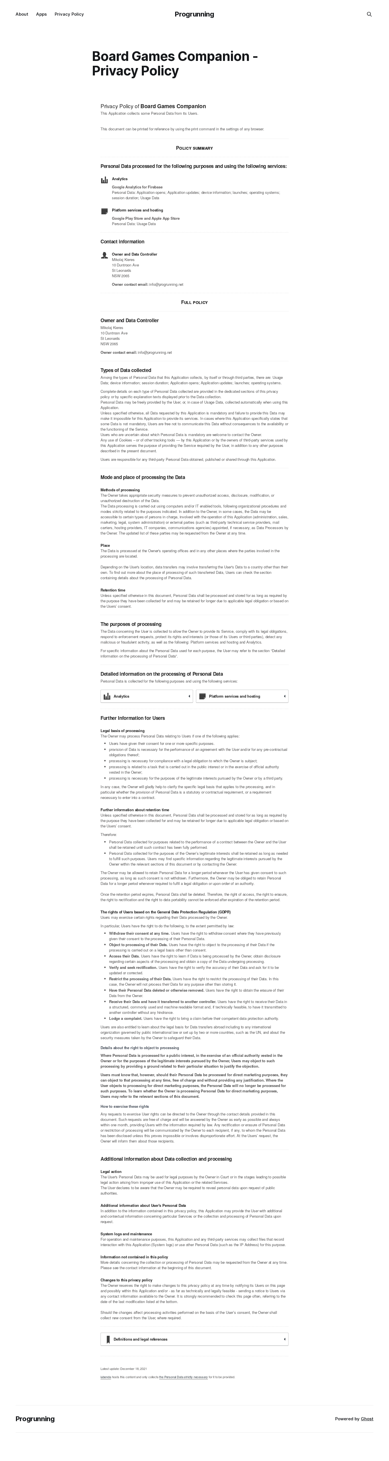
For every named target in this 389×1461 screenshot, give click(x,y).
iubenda (106, 1376)
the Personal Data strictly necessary (183, 1376)
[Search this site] (369, 14)
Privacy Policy (69, 14)
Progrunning (194, 14)
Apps (41, 14)
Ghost (367, 1418)
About (22, 14)
